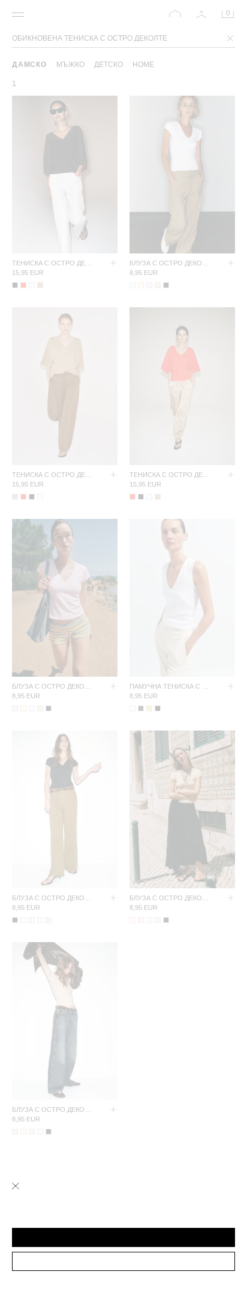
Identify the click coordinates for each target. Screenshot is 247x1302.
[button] (123, 1237)
